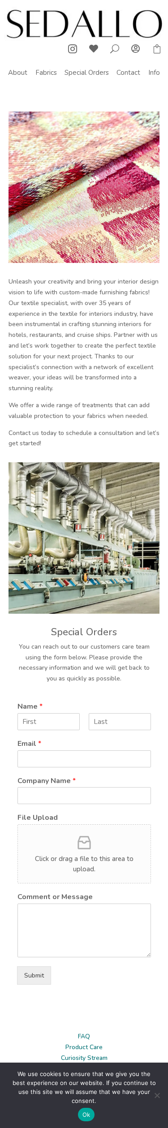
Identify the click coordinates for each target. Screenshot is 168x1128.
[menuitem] (17, 72)
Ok (86, 1114)
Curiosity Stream (84, 1058)
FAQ (84, 1036)
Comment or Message (55, 897)
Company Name (46, 781)
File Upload (37, 817)
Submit (34, 975)
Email (29, 744)
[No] (156, 1095)
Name (30, 706)
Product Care (84, 1047)
